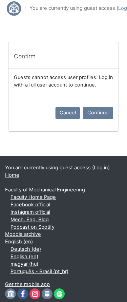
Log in (101, 168)
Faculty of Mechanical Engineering (45, 190)
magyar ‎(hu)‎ (24, 264)
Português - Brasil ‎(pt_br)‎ (39, 271)
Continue (98, 113)
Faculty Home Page (33, 197)
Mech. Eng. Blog (29, 219)
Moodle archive (23, 234)
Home (12, 175)
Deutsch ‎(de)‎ (25, 249)
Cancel (68, 113)
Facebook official (30, 205)
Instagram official (30, 212)
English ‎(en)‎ (19, 242)
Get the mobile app (27, 284)
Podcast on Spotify (32, 227)
